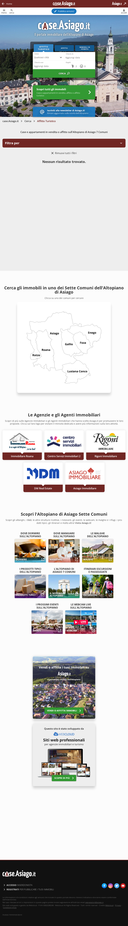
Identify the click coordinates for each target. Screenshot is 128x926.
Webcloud (109, 905)
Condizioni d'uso (10, 907)
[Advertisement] (64, 190)
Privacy (118, 905)
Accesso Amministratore (12, 915)
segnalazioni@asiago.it (94, 902)
